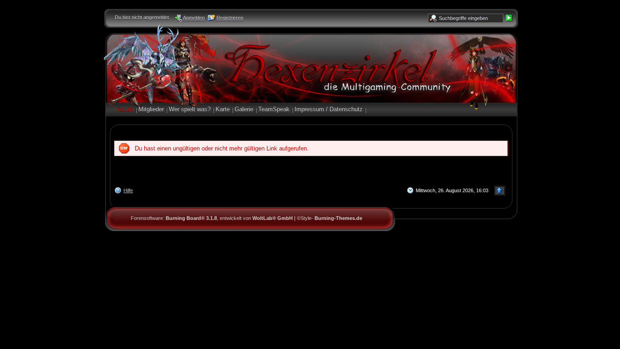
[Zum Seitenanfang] (500, 190)
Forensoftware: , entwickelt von (212, 218)
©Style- (329, 218)
